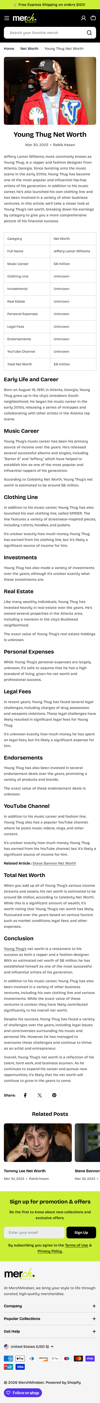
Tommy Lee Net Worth (25, 1171)
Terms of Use (76, 1245)
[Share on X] (40, 1095)
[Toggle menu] (7, 18)
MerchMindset (31, 1382)
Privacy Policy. (50, 1251)
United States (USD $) (30, 1346)
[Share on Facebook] (25, 1095)
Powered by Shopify (63, 1382)
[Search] (89, 33)
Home (9, 48)
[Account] (83, 18)
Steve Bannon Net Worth (54, 863)
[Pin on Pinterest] (54, 1095)
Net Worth (29, 48)
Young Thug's (15, 949)
